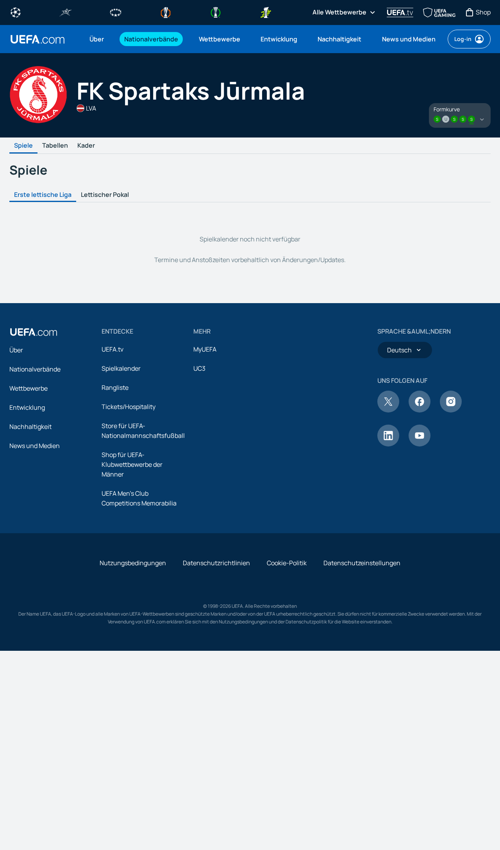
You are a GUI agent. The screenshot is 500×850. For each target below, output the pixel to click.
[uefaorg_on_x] (388, 410)
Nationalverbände (35, 369)
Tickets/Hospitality (128, 406)
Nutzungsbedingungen (133, 563)
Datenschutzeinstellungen (361, 563)
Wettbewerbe (28, 388)
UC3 (199, 368)
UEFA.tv (112, 349)
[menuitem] (97, 39)
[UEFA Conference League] (215, 11)
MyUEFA (204, 349)
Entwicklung (27, 407)
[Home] (33, 332)
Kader (86, 145)
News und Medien (34, 445)
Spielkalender (121, 368)
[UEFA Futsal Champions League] (65, 11)
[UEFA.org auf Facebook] (419, 410)
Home (37, 39)
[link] (96, 39)
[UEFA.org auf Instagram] (451, 410)
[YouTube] (419, 444)
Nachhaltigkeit (30, 426)
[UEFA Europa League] (165, 11)
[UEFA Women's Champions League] (115, 11)
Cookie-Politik (287, 563)
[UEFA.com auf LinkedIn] (388, 444)
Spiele (23, 145)
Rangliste (115, 387)
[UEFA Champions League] (15, 11)
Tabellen (55, 145)
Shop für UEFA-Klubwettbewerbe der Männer (132, 464)
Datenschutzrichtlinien (216, 563)
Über (16, 350)
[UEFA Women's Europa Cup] (265, 11)
